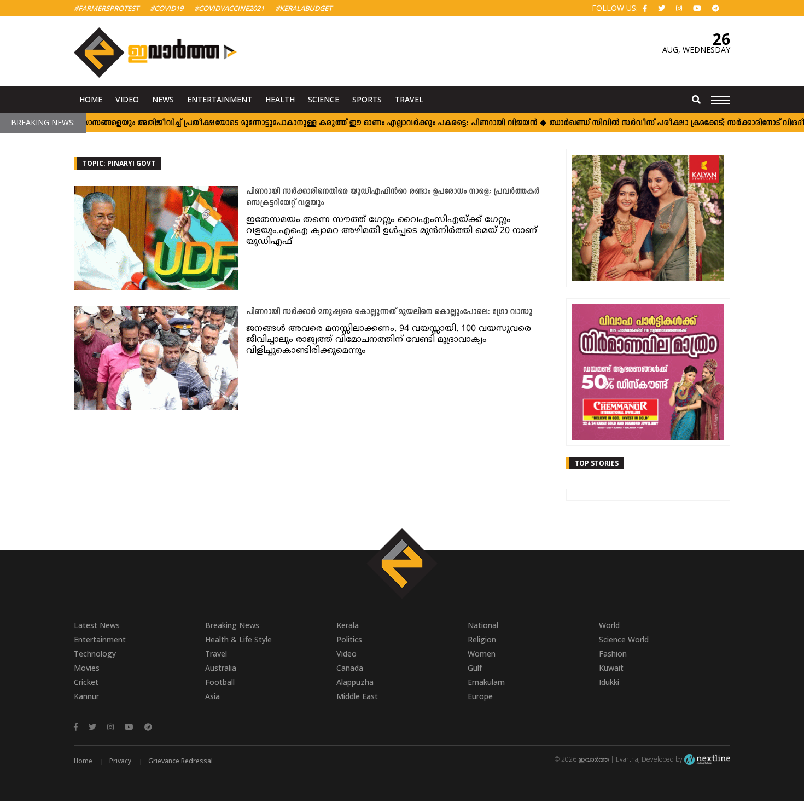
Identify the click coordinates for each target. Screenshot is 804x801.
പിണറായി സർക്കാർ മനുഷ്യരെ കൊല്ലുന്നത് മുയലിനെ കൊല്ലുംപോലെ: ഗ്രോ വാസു (389, 312)
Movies (87, 668)
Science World (624, 639)
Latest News (97, 625)
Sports (367, 99)
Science (323, 99)
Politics (349, 639)
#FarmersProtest (106, 8)
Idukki (609, 682)
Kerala (347, 625)
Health (280, 99)
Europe (480, 696)
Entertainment (219, 99)
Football (220, 682)
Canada (349, 668)
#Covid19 (166, 8)
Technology (95, 653)
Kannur (86, 696)
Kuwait (611, 668)
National (483, 625)
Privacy (120, 760)
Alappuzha (355, 682)
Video (127, 99)
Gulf (475, 668)
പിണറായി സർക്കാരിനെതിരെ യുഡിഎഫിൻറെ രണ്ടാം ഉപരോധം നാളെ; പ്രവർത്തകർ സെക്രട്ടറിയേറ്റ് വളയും (392, 197)
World (609, 625)
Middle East (357, 696)
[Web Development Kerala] (707, 759)
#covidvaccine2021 (229, 8)
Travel (409, 99)
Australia (220, 668)
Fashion (613, 653)
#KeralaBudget (303, 8)
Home (90, 99)
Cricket (86, 682)
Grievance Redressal (180, 760)
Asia (212, 696)
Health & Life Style (238, 639)
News (163, 99)
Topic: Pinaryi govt (119, 163)
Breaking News (232, 625)
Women (482, 653)
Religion (482, 639)
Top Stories (597, 463)
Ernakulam (486, 682)
